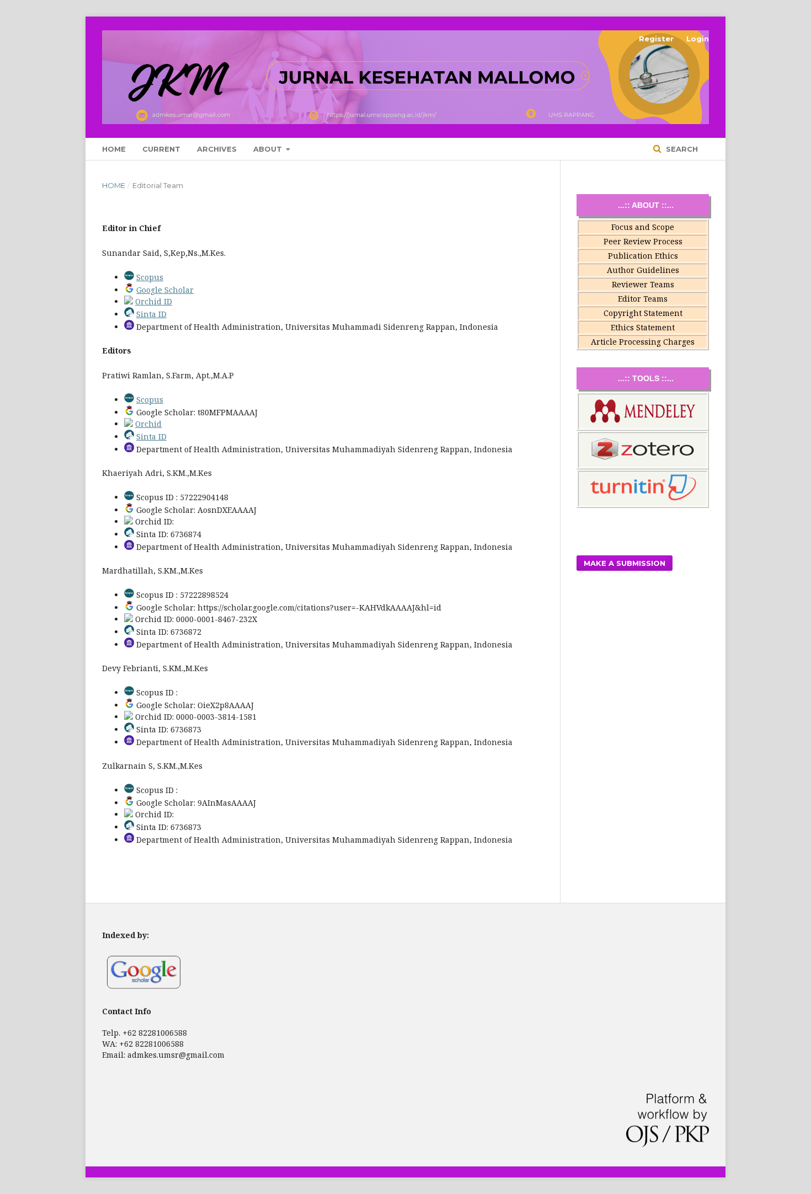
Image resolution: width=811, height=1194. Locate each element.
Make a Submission (624, 563)
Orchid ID (153, 301)
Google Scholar (165, 290)
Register (656, 38)
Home (114, 148)
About (268, 148)
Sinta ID (151, 314)
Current (161, 148)
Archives (217, 148)
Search (681, 148)
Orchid (148, 424)
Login (697, 38)
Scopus (149, 277)
